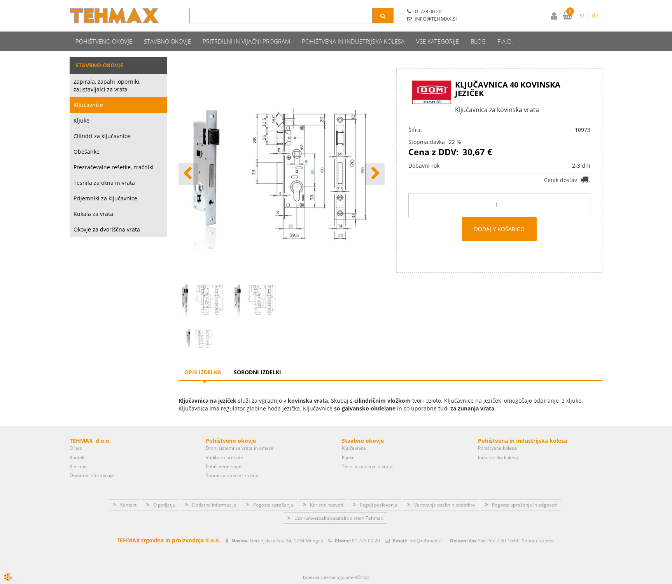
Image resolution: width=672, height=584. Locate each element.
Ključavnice (88, 105)
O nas (76, 448)
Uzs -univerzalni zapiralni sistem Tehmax (338, 518)
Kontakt (78, 457)
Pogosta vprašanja (273, 505)
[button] (375, 174)
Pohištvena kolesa (497, 448)
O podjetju (164, 505)
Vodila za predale (224, 457)
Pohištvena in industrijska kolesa (353, 41)
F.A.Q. (505, 41)
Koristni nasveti (326, 505)
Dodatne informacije (92, 475)
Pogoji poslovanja (378, 505)
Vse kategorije (437, 41)
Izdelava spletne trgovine (328, 577)
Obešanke (87, 151)
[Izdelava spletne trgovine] (361, 577)
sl (582, 15)
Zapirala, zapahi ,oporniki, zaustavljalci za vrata (107, 85)
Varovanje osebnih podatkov (444, 505)
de (595, 15)
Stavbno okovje (167, 41)
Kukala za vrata (93, 213)
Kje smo (78, 466)
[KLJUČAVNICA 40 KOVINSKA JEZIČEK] (199, 337)
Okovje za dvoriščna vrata (107, 229)
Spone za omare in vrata (232, 475)
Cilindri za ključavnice (102, 136)
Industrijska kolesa (498, 457)
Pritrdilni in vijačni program (246, 41)
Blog (478, 41)
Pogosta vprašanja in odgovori (524, 505)
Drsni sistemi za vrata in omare (239, 448)
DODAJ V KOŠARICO (499, 229)
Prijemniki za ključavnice (105, 198)
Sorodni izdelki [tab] (257, 372)
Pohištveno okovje (103, 41)
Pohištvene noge (224, 466)
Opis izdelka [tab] (202, 372)
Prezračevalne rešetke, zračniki (114, 167)
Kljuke (81, 120)
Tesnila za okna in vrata (104, 182)
